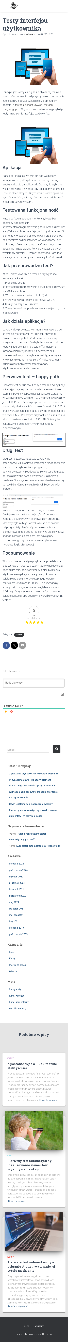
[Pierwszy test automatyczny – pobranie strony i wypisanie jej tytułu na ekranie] (34, 1231)
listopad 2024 (16, 863)
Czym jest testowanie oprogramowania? (31, 804)
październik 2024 (18, 870)
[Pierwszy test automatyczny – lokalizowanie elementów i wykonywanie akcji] (34, 1130)
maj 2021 (14, 902)
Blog (26, 1326)
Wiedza (13, 971)
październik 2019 (18, 934)
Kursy (19, 635)
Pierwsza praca (17, 965)
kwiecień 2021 (16, 908)
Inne (11, 952)
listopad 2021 (16, 889)
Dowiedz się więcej (48, 1100)
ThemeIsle (47, 1334)
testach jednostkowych (28, 105)
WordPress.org (17, 1008)
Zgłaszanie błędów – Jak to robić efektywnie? (33, 773)
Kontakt (39, 1326)
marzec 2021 (16, 915)
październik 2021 (18, 895)
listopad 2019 (16, 927)
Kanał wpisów (16, 995)
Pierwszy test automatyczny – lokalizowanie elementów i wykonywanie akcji (30, 1165)
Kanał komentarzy (19, 1002)
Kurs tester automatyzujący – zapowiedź (38, 846)
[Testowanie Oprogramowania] (15, 6)
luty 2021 (14, 921)
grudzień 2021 (17, 883)
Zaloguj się (15, 989)
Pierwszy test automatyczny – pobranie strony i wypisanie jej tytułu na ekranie (31, 1266)
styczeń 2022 (16, 876)
